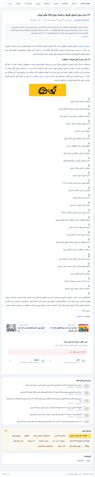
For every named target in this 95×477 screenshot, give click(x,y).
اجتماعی (47, 3)
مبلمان (79, 316)
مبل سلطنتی (38, 76)
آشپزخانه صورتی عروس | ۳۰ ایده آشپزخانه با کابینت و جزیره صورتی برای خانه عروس (56, 408)
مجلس (18, 3)
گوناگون (82, 3)
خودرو (56, 3)
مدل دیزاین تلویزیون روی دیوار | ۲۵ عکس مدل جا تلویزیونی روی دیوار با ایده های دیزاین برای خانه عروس (49, 421)
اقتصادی (65, 3)
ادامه (85, 36)
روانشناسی (28, 3)
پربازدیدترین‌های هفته (83, 380)
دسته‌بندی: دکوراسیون (81, 20)
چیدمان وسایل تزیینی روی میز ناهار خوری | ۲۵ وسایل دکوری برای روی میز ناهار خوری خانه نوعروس (51, 392)
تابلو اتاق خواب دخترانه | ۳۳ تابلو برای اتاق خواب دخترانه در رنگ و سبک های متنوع (56, 414)
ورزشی (38, 3)
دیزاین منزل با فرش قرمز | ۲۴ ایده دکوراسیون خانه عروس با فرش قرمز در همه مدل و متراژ (54, 385)
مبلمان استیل (84, 46)
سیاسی (73, 3)
